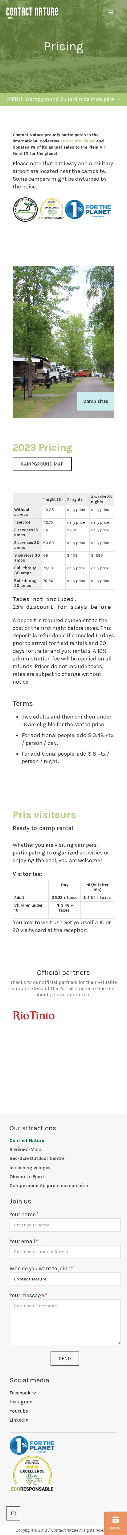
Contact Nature (27, 1140)
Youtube (19, 1411)
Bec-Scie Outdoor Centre (37, 1158)
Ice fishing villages (30, 1167)
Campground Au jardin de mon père (49, 1185)
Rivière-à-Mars (26, 1149)
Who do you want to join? (40, 1268)
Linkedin (19, 1420)
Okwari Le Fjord (27, 1176)
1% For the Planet (78, 141)
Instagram (21, 1402)
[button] (111, 12)
